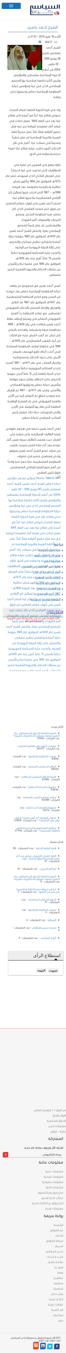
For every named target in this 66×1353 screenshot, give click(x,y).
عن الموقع (56, 1230)
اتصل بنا (59, 1267)
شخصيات (58, 1288)
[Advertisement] (33, 648)
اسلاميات (58, 1315)
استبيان (59, 1246)
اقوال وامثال (59, 1115)
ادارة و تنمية (56, 1299)
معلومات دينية (54, 1171)
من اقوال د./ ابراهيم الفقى (50, 1110)
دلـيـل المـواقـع (54, 1251)
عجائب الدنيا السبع (52, 1198)
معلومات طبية (54, 1208)
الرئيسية (58, 1224)
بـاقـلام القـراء (55, 1262)
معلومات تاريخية (53, 1176)
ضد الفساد (57, 1309)
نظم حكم (57, 1294)
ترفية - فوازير (58, 1131)
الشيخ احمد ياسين (42, 27)
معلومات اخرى (57, 1126)
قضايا (60, 1272)
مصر (60, 1320)
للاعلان (59, 1235)
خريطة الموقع (54, 1240)
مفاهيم (58, 1278)
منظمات (58, 1283)
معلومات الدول (54, 1187)
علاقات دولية (55, 1304)
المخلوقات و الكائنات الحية (47, 1203)
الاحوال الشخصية (56, 1120)
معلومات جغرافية (52, 1182)
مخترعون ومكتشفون (50, 1192)
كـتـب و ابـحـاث (55, 1256)
